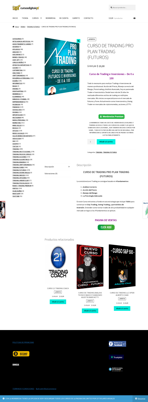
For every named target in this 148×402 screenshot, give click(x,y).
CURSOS (35, 18)
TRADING (99, 152)
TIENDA (25, 18)
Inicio (17, 27)
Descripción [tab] (49, 166)
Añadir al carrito (106, 141)
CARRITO (76, 18)
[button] (78, 41)
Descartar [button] (141, 398)
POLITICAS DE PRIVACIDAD (23, 342)
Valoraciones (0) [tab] (51, 173)
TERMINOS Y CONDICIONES (23, 389)
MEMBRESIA (50, 18)
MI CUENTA (63, 18)
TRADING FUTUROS (33, 27)
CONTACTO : (89, 18)
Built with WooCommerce (46, 389)
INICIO (15, 18)
